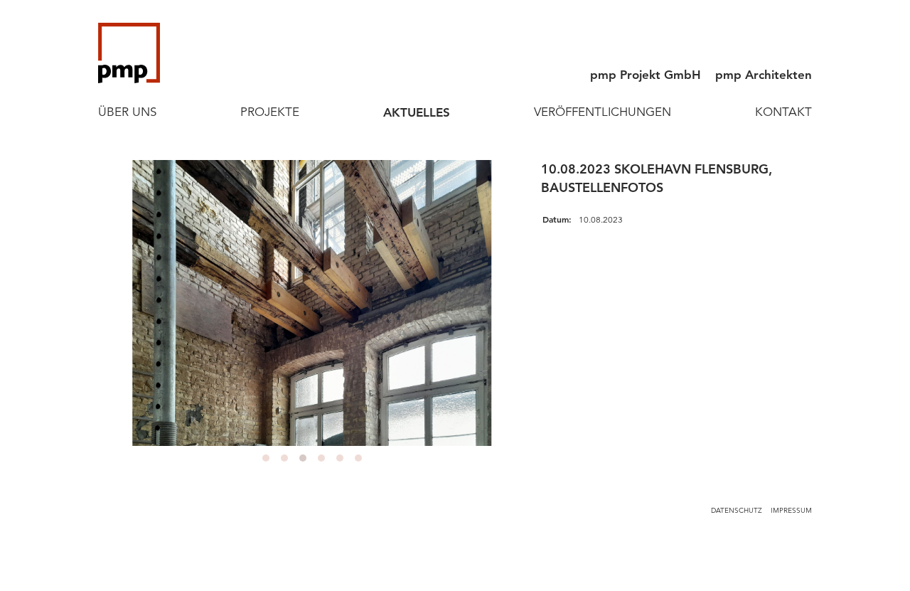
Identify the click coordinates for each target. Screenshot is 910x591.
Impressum (791, 510)
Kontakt (783, 112)
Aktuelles (416, 112)
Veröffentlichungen (602, 112)
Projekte (269, 112)
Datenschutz (736, 510)
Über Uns (127, 112)
